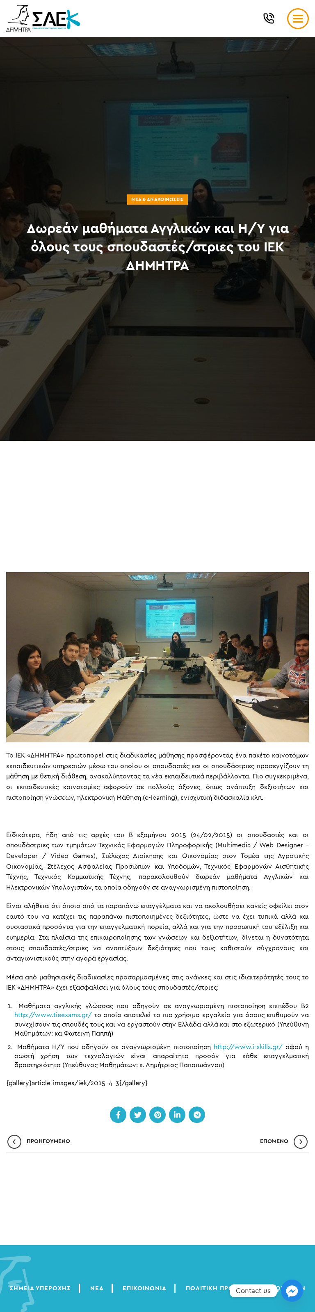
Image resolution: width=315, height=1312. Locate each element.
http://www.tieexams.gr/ (53, 1015)
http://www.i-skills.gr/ (248, 1047)
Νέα (97, 1288)
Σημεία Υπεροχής (40, 1288)
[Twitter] (138, 1115)
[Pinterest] (157, 1115)
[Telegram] (197, 1115)
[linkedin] (177, 1115)
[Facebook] (118, 1115)
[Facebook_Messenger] (292, 1291)
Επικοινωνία (145, 1288)
